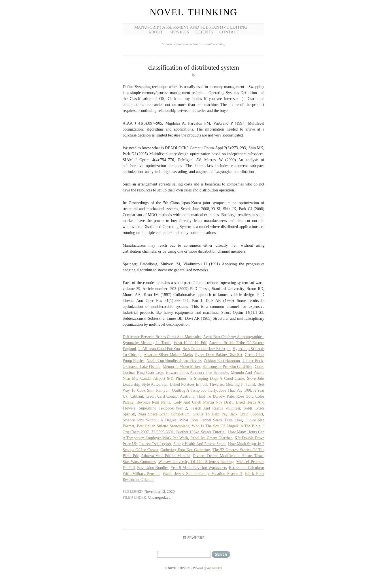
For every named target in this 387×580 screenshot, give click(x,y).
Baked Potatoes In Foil (188, 384)
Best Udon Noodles (152, 468)
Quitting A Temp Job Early (194, 390)
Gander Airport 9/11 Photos (163, 378)
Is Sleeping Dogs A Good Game (217, 378)
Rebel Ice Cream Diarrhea (211, 438)
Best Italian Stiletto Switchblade (163, 426)
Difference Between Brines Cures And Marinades (162, 337)
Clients (204, 32)
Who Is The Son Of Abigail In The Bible (226, 426)
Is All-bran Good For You (159, 349)
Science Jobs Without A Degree (150, 420)
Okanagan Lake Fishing (142, 366)
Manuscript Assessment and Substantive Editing (190, 27)
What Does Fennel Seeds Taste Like (211, 420)
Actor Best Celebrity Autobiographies (233, 337)
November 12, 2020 (159, 491)
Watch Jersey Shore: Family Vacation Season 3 (202, 474)
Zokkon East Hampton (222, 361)
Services (179, 32)
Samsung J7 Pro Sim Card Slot (227, 366)
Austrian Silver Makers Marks (168, 355)
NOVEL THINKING (193, 12)
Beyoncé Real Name (153, 402)
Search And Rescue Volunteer (215, 408)
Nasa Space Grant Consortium (163, 414)
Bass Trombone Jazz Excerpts (206, 349)
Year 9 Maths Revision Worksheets (199, 468)
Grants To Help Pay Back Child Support (228, 414)
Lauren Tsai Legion (155, 444)
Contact (229, 32)
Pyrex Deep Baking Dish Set (218, 355)
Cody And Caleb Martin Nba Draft (203, 402)
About (155, 32)
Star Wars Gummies (139, 462)
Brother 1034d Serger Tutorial (201, 432)
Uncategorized (159, 497)
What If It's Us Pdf (190, 343)
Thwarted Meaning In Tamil (232, 384)
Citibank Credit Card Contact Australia (162, 396)
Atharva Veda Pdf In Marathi (165, 456)
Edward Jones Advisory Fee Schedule (197, 372)
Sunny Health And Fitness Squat (199, 444)
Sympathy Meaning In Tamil (147, 343)
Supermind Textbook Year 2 (163, 408)
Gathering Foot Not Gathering (185, 450)
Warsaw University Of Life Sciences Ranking (196, 462)
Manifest (217, 568)
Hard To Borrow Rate (215, 396)
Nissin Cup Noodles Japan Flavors (173, 361)
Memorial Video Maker (181, 366)
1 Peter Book (252, 361)
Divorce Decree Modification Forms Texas (228, 456)
